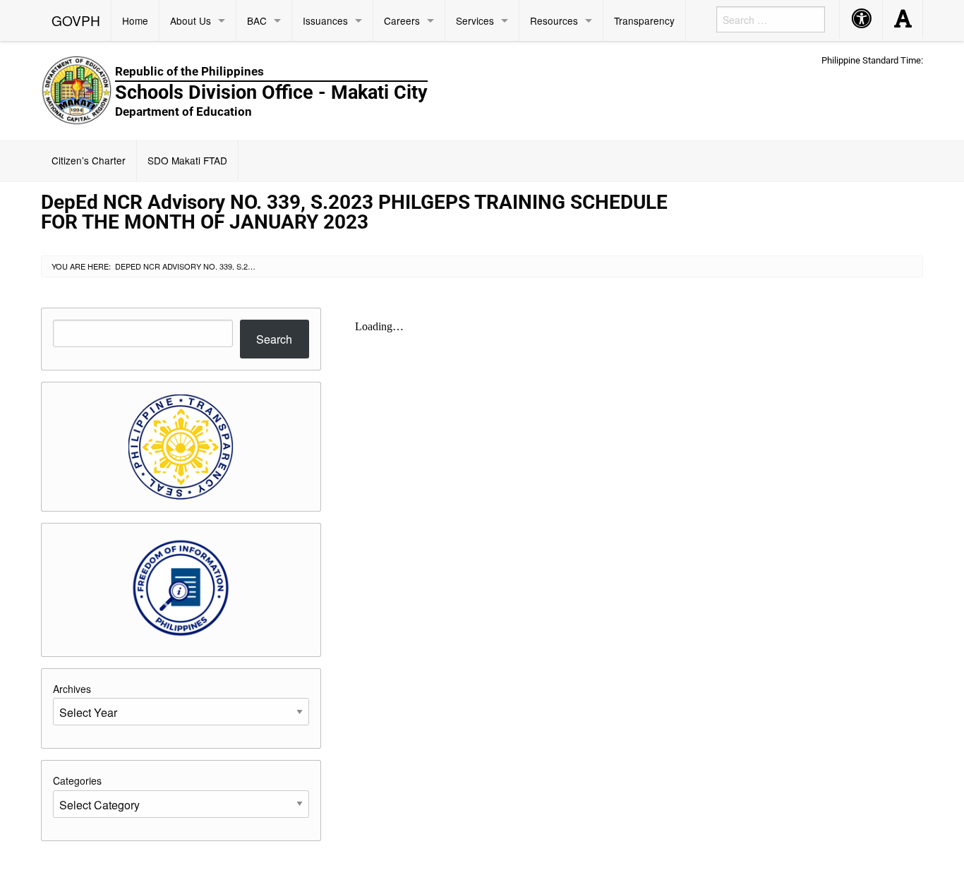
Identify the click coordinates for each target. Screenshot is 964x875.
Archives (72, 689)
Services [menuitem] (475, 20)
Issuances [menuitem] (325, 20)
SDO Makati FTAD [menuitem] (187, 160)
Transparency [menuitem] (644, 20)
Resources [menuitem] (554, 20)
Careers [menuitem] (402, 20)
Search (274, 339)
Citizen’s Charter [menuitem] (89, 160)
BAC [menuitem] (257, 20)
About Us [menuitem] (190, 20)
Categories (77, 780)
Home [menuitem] (135, 20)
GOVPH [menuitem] (76, 20)
